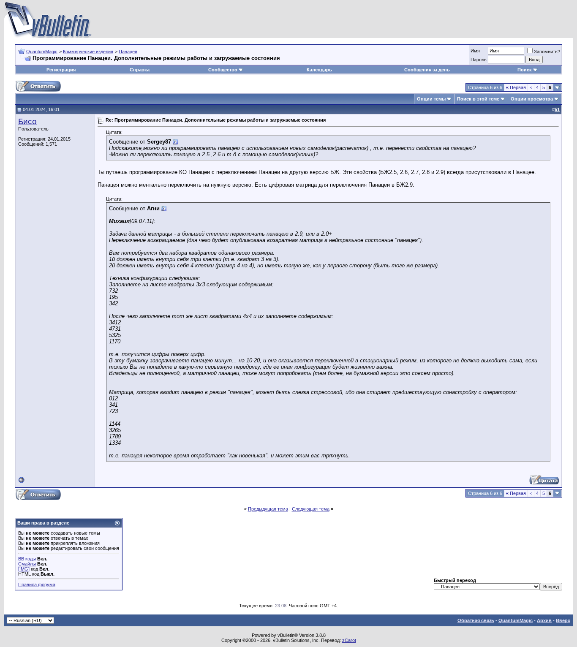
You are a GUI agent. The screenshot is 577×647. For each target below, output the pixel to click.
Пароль (479, 59)
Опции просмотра (532, 98)
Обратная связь (475, 620)
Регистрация (61, 69)
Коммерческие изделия (88, 51)
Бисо (27, 121)
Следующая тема (310, 508)
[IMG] (24, 568)
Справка (140, 69)
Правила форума (36, 584)
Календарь (319, 69)
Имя (475, 50)
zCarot (349, 640)
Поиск (524, 69)
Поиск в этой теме (478, 98)
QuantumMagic (41, 51)
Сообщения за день (427, 69)
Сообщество (222, 69)
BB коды (27, 558)
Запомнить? (547, 51)
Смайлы (27, 563)
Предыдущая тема (268, 508)
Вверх (563, 620)
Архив (544, 620)
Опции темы (431, 98)
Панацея (128, 51)
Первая (516, 87)
